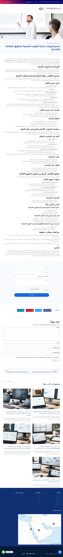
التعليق (57, 327)
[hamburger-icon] (3, 8)
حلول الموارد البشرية (20, 126)
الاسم (57, 342)
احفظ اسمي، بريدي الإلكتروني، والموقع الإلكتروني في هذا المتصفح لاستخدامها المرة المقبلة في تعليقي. (37, 357)
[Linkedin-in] (9, 554)
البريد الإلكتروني (55, 347)
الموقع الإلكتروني (55, 352)
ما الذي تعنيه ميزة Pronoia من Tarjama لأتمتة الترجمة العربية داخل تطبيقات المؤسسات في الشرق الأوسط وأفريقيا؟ (18, 413)
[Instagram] (12, 554)
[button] (47, 310)
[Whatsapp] (3, 552)
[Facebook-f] (15, 554)
